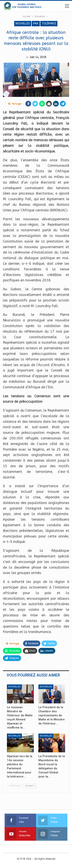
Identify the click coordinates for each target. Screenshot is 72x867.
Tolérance (49, 23)
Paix (35, 23)
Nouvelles (23, 23)
